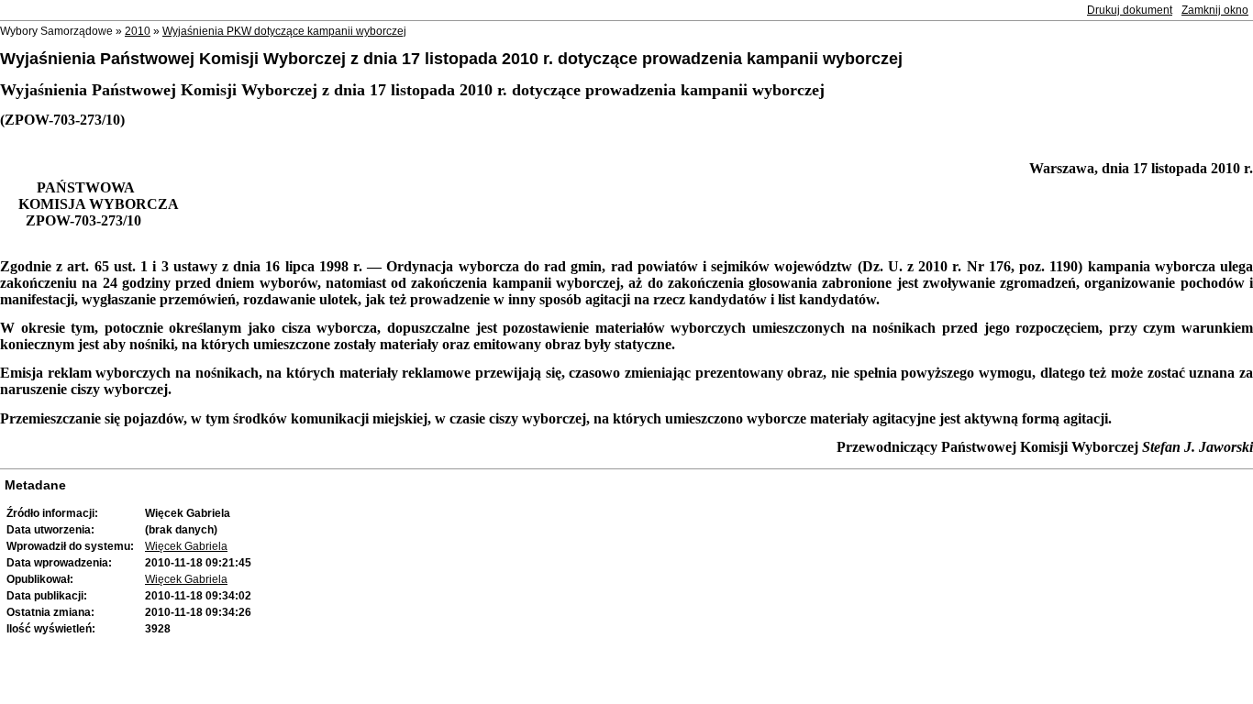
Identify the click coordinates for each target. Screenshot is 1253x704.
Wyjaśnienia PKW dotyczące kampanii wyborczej (284, 31)
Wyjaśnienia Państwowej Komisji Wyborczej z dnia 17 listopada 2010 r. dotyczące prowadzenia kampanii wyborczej (451, 58)
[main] (626, 268)
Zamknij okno (1214, 10)
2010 (137, 31)
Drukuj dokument (1129, 10)
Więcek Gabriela (186, 546)
